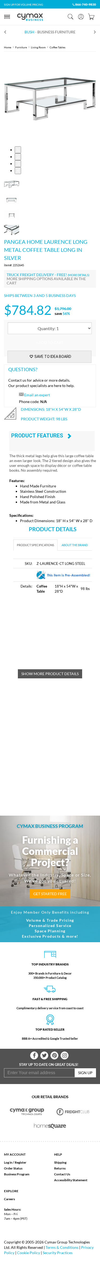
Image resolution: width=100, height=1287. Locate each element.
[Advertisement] (56, 634)
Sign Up (85, 1072)
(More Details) (78, 275)
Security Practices (58, 1252)
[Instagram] (65, 1055)
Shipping (60, 1162)
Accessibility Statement (70, 1180)
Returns (60, 1168)
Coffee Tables (57, 47)
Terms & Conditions (62, 1247)
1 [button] (18, 149)
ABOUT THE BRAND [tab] (75, 545)
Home (7, 47)
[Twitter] (44, 1055)
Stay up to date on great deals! (48, 1064)
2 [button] (18, 156)
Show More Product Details (50, 673)
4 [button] (18, 170)
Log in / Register (15, 1162)
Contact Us (62, 1174)
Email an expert (37, 395)
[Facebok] (34, 1055)
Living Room (38, 47)
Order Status (13, 1168)
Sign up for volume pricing (23, 4)
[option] (50, 99)
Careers (9, 1199)
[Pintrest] (54, 1055)
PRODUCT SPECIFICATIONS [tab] (35, 545)
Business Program (16, 1174)
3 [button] (18, 163)
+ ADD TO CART (49, 342)
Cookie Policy (28, 1252)
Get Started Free (50, 893)
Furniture (21, 47)
